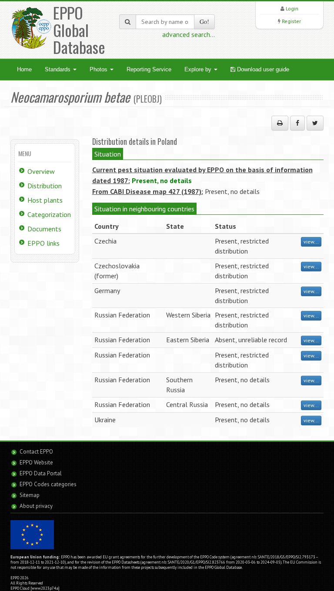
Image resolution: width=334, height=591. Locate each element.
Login (292, 8)
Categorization (49, 214)
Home (24, 69)
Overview (41, 171)
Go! (204, 21)
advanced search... (188, 34)
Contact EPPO (36, 451)
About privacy (36, 506)
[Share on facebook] (297, 123)
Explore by (198, 69)
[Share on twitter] (315, 123)
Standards (58, 69)
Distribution (44, 185)
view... (311, 241)
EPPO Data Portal (41, 473)
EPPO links (43, 243)
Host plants (45, 200)
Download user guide (262, 69)
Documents (44, 228)
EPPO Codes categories (48, 484)
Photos (99, 69)
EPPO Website (36, 462)
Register (291, 21)
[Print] (279, 123)
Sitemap (30, 495)
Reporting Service (149, 69)
